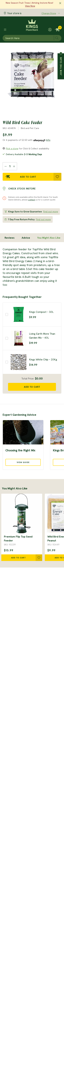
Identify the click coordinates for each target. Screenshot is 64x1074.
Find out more (50, 211)
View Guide (23, 462)
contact (31, 199)
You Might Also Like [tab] (48, 237)
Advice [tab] (26, 237)
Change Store (49, 13)
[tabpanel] (32, 267)
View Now (30, 5)
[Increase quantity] (14, 166)
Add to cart (32, 386)
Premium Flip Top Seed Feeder (18, 538)
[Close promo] (60, 3)
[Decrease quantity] (5, 166)
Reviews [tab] (9, 237)
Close (61, 53)
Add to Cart (28, 176)
